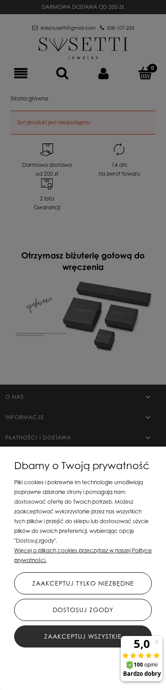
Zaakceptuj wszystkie (83, 636)
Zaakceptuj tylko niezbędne (83, 583)
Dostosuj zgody (83, 609)
